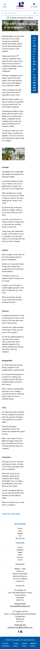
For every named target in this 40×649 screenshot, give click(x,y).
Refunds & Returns (20, 576)
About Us (20, 571)
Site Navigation (20, 524)
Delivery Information (20, 574)
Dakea (20, 552)
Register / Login (20, 569)
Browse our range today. (11, 514)
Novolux (20, 557)
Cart (20, 536)
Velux (20, 555)
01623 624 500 (20, 604)
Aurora (20, 547)
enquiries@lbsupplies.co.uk (20, 606)
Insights (20, 533)
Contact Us (20, 581)
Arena (20, 560)
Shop (20, 531)
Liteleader (20, 550)
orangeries (6, 41)
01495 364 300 (20, 625)
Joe (34, 46)
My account (20, 538)
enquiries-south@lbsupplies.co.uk (20, 627)
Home (20, 528)
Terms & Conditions (20, 579)
